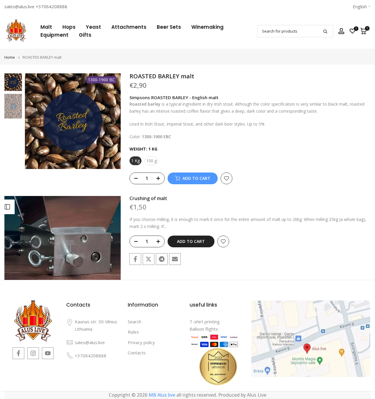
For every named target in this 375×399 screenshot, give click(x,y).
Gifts (85, 34)
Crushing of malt (148, 198)
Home (9, 57)
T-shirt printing (205, 321)
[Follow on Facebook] (18, 353)
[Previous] (35, 121)
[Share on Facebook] (135, 259)
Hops (69, 27)
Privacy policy (141, 342)
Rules (133, 332)
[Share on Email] (175, 259)
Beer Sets (169, 27)
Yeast (93, 27)
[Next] (110, 121)
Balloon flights (204, 329)
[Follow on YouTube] (48, 353)
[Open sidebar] (7, 207)
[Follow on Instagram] (33, 353)
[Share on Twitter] (148, 259)
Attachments (128, 27)
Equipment (54, 34)
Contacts (137, 353)
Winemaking (207, 27)
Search (134, 321)
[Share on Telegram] (162, 259)
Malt (46, 27)
